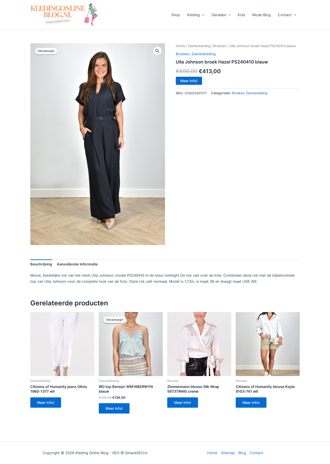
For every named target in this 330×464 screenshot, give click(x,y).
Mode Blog (261, 15)
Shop (175, 15)
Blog (242, 453)
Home (180, 46)
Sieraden (218, 15)
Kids (241, 15)
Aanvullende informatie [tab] (77, 264)
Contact (285, 15)
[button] (202, 15)
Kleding (193, 15)
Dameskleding (199, 46)
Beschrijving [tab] (41, 264)
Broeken (220, 46)
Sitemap (228, 453)
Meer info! (189, 81)
